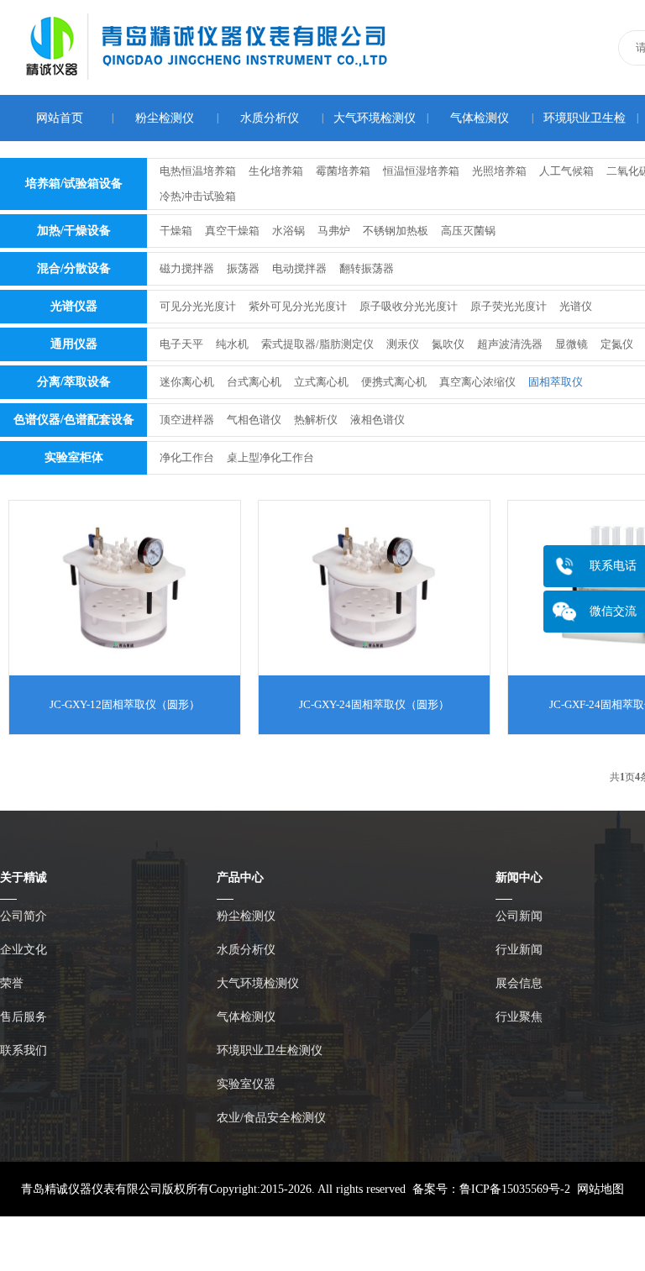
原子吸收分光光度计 (408, 306)
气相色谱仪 (254, 419)
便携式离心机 (394, 382)
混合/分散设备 (74, 268)
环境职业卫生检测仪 (269, 1050)
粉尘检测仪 (164, 118)
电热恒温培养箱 (198, 171)
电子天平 (181, 344)
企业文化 (23, 949)
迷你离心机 (187, 382)
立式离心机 (321, 382)
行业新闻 (519, 949)
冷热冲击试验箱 (198, 196)
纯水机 (232, 344)
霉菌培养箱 (343, 171)
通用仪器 (73, 344)
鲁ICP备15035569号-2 (514, 1189)
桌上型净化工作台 (270, 457)
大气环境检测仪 (374, 118)
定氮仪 (616, 344)
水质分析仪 (269, 118)
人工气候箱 (566, 171)
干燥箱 (176, 230)
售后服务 (23, 1017)
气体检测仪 (479, 118)
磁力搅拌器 (187, 268)
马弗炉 (333, 230)
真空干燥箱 (232, 230)
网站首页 (59, 118)
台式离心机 (254, 382)
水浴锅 (288, 230)
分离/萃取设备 (74, 382)
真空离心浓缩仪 (477, 382)
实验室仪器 (246, 1084)
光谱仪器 (73, 306)
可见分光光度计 (198, 306)
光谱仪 (575, 306)
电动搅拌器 (299, 268)
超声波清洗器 (510, 344)
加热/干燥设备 (74, 230)
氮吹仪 (448, 344)
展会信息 (519, 983)
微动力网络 (365, 1243)
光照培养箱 (499, 171)
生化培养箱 (276, 171)
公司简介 (23, 916)
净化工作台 (187, 457)
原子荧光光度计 (508, 306)
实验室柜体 (74, 457)
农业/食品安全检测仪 (271, 1117)
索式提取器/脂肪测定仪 (317, 344)
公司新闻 (519, 916)
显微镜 (571, 344)
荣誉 (12, 983)
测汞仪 (402, 344)
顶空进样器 (187, 419)
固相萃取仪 (555, 382)
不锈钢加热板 (395, 230)
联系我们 (23, 1050)
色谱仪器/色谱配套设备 (73, 419)
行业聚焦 (519, 1017)
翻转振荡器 (366, 268)
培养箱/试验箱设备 (74, 183)
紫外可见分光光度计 (298, 306)
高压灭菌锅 (468, 230)
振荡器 (243, 268)
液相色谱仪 (377, 419)
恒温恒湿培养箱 (421, 171)
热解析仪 (316, 419)
